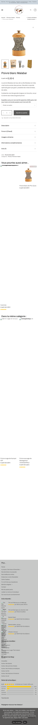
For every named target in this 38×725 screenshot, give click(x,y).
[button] (11, 118)
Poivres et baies (11, 17)
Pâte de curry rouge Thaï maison (10, 650)
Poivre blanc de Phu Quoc (27, 185)
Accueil (3, 17)
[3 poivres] (9, 233)
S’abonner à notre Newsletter (9, 577)
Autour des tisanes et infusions (10, 673)
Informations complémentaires (11, 143)
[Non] (36, 716)
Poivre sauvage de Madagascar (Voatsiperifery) (25, 460)
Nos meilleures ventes (7, 574)
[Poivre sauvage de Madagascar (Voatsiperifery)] (28, 387)
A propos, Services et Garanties (10, 569)
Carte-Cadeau (5, 579)
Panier (3, 567)
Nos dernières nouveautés (9, 572)
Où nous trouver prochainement (10, 594)
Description (5, 125)
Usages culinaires (7, 137)
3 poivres (3, 305)
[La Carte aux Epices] (19, 9)
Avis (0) (3, 148)
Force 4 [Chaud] (6, 131)
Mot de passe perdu (7, 589)
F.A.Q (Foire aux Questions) (9, 582)
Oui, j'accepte (17, 722)
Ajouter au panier (21, 113)
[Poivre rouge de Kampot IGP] (9, 387)
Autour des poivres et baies (9, 666)
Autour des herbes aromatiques (10, 668)
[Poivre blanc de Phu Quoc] (28, 174)
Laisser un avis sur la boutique (10, 592)
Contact (3, 587)
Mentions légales (6, 584)
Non (25, 722)
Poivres (18, 17)
